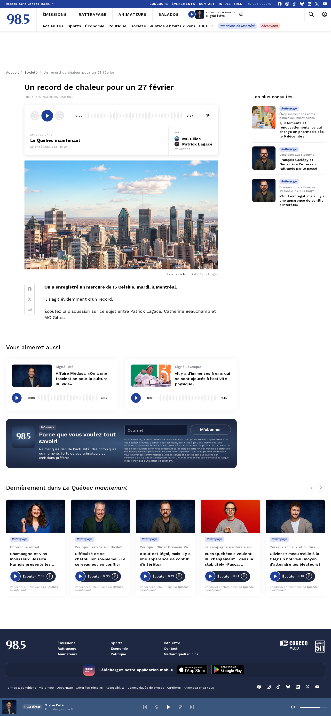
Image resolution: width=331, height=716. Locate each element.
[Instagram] (287, 4)
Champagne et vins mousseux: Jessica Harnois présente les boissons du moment (30, 559)
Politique (118, 654)
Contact (170, 648)
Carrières (174, 687)
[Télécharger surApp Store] (192, 670)
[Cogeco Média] (293, 648)
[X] (317, 4)
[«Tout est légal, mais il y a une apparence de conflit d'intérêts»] (264, 190)
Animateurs (68, 654)
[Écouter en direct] (192, 14)
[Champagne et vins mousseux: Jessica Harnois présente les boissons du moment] (35, 516)
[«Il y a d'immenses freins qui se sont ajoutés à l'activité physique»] (151, 376)
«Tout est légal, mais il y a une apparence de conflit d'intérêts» (301, 200)
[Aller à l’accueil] (18, 19)
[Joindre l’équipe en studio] (241, 14)
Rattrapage (67, 648)
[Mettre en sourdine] (292, 707)
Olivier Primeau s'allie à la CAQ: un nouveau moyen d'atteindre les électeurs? (295, 559)
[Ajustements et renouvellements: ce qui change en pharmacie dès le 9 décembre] (264, 117)
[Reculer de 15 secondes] (34, 115)
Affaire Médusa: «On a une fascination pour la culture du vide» (82, 378)
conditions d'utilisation (144, 460)
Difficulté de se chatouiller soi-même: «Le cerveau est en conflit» (100, 559)
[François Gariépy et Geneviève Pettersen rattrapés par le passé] (264, 158)
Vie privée (46, 687)
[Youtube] (325, 4)
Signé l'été (215, 16)
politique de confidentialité (202, 457)
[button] (145, 707)
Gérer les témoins (89, 687)
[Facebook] (280, 4)
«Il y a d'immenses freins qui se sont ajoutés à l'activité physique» (202, 378)
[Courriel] (29, 309)
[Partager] (208, 115)
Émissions (66, 643)
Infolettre (172, 643)
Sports (116, 643)
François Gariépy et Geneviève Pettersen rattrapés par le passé (298, 164)
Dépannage (65, 687)
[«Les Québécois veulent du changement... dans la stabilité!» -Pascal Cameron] (230, 516)
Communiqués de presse (145, 687)
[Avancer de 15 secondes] (59, 115)
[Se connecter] (324, 14)
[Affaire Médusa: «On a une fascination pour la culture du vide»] (32, 376)
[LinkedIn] (309, 4)
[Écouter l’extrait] (47, 116)
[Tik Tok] (294, 4)
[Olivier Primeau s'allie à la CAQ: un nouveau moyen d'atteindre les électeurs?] (295, 516)
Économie (119, 648)
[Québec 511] (320, 651)
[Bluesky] (302, 4)
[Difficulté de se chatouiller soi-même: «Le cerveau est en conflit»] (100, 516)
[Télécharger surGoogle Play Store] (227, 670)
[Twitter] (29, 299)
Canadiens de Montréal (237, 26)
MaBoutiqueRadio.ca (181, 654)
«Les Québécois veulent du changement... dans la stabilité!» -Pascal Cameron (229, 559)
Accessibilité (115, 687)
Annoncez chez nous (199, 687)
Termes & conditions (21, 687)
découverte (269, 26)
